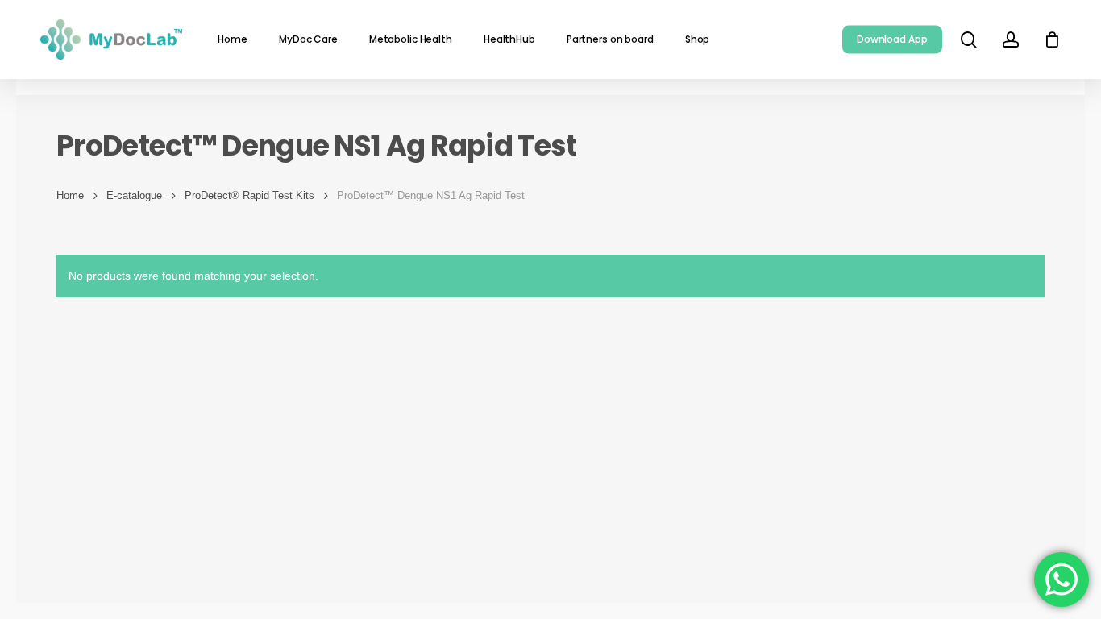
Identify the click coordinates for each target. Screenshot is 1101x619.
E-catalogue (134, 195)
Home (70, 195)
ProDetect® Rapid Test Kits (249, 195)
